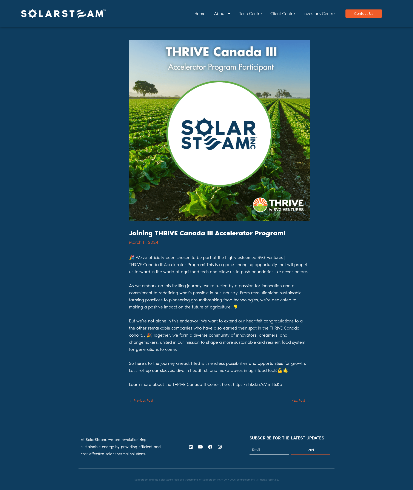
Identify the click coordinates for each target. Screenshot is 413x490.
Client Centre (282, 13)
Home (199, 13)
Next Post (300, 400)
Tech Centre (250, 13)
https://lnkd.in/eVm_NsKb (257, 384)
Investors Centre (319, 13)
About (220, 13)
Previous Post (141, 400)
